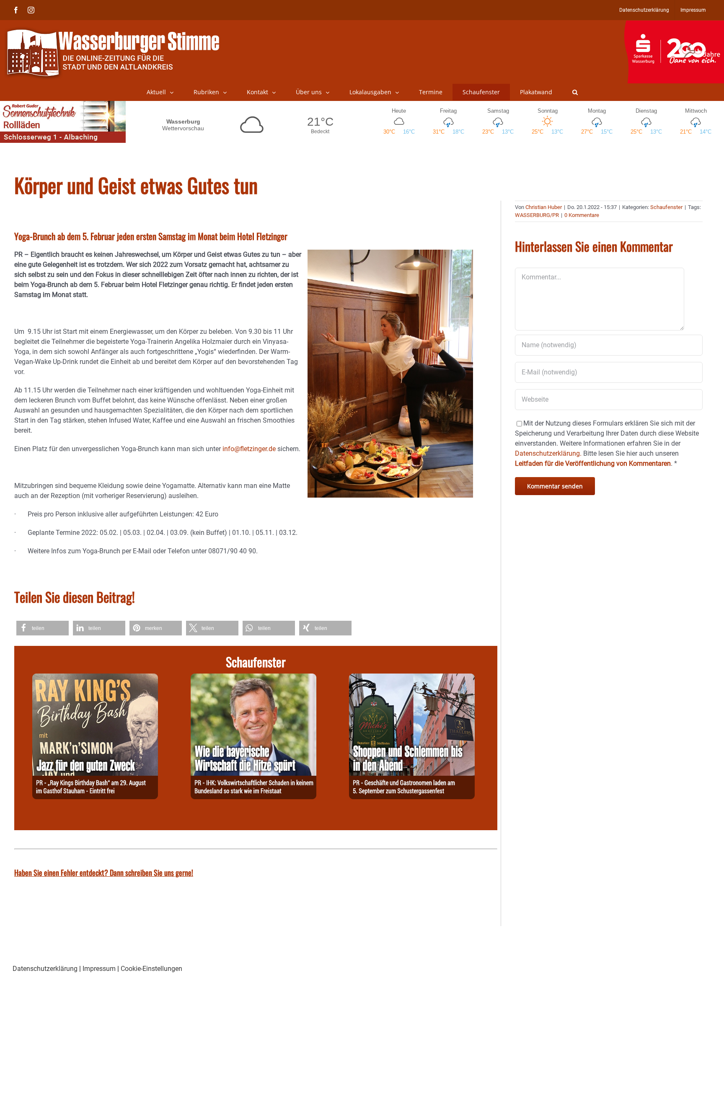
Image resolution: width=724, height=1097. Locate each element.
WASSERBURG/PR (537, 215)
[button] (575, 92)
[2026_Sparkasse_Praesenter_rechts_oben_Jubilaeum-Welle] (674, 25)
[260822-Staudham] (95, 678)
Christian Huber (543, 207)
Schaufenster (666, 207)
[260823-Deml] (412, 678)
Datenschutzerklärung (45, 969)
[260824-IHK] (253, 678)
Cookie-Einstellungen (151, 969)
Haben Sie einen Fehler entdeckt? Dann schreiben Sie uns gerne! (103, 872)
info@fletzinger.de (249, 449)
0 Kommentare (581, 215)
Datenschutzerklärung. (548, 453)
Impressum (99, 969)
